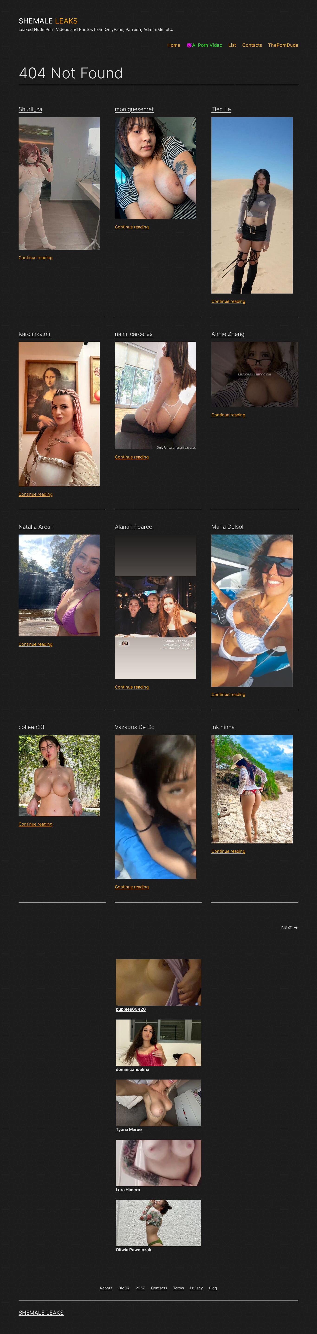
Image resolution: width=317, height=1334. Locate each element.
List (232, 45)
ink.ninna (223, 727)
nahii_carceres (133, 334)
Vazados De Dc (134, 727)
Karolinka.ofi (34, 334)
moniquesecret (134, 109)
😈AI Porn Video (204, 45)
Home (173, 45)
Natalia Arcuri (36, 526)
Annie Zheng (227, 334)
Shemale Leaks (41, 1312)
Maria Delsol (227, 526)
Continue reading (35, 257)
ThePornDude (283, 45)
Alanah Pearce (133, 526)
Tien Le (221, 109)
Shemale (48, 21)
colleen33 (31, 727)
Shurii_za (30, 109)
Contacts (252, 45)
